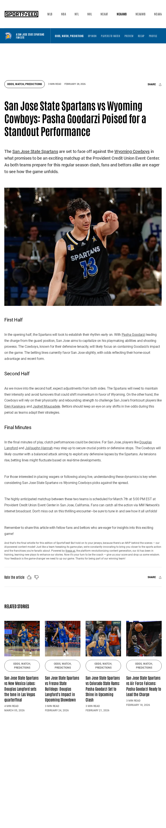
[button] (50, 14)
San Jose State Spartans (35, 151)
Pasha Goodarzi (133, 335)
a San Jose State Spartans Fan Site (30, 36)
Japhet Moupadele (46, 406)
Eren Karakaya (15, 406)
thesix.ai (70, 550)
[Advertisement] (86, 59)
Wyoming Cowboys (132, 151)
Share (152, 84)
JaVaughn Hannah (39, 448)
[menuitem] (50, 14)
